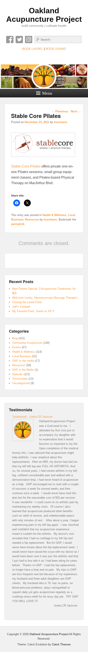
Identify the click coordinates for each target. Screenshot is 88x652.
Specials (17, 374)
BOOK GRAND (56, 48)
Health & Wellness (54, 215)
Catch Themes (61, 644)
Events (16, 347)
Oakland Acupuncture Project (44, 14)
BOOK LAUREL (32, 48)
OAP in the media (23, 360)
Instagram (28, 39)
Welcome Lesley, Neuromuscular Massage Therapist (44, 297)
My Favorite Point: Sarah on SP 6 (33, 311)
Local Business (21, 356)
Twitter (19, 39)
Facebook (9, 39)
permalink (17, 224)
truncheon (60, 122)
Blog (15, 338)
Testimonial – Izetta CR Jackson (32, 416)
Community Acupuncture (27, 342)
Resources (32, 219)
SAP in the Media (23, 369)
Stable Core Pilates (26, 166)
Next (76, 111)
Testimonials (20, 378)
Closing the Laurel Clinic (27, 302)
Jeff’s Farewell (21, 306)
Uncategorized (21, 383)
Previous (59, 111)
